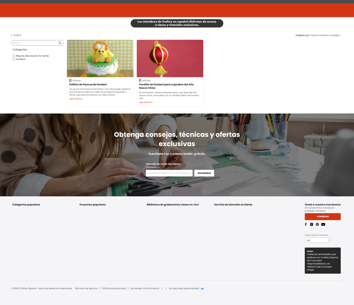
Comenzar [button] (323, 216)
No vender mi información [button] (145, 288)
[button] (60, 42)
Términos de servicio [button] (86, 288)
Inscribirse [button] (204, 173)
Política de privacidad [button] (114, 288)
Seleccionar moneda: (316, 235)
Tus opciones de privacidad (183, 288)
